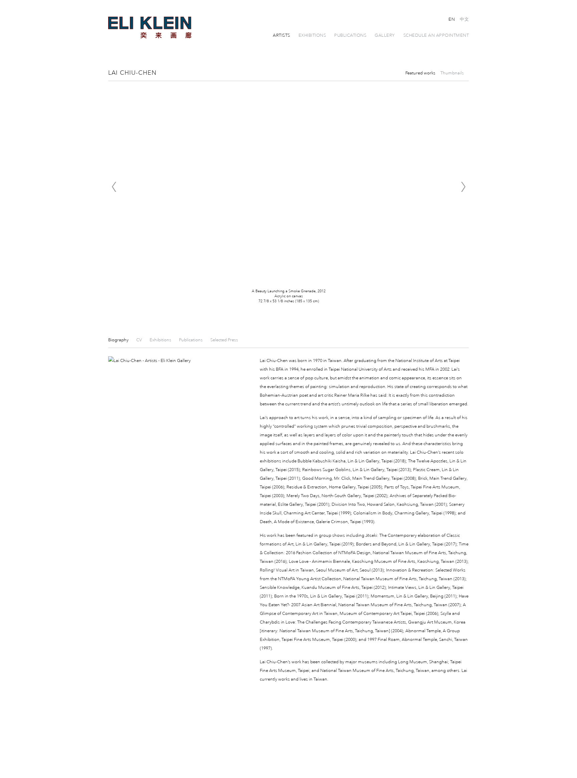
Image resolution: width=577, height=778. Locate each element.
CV (139, 340)
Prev (114, 186)
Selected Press (224, 340)
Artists (281, 35)
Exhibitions (312, 35)
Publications (350, 35)
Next (463, 186)
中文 (464, 19)
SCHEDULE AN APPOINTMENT (436, 35)
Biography (119, 340)
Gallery (385, 35)
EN (451, 19)
